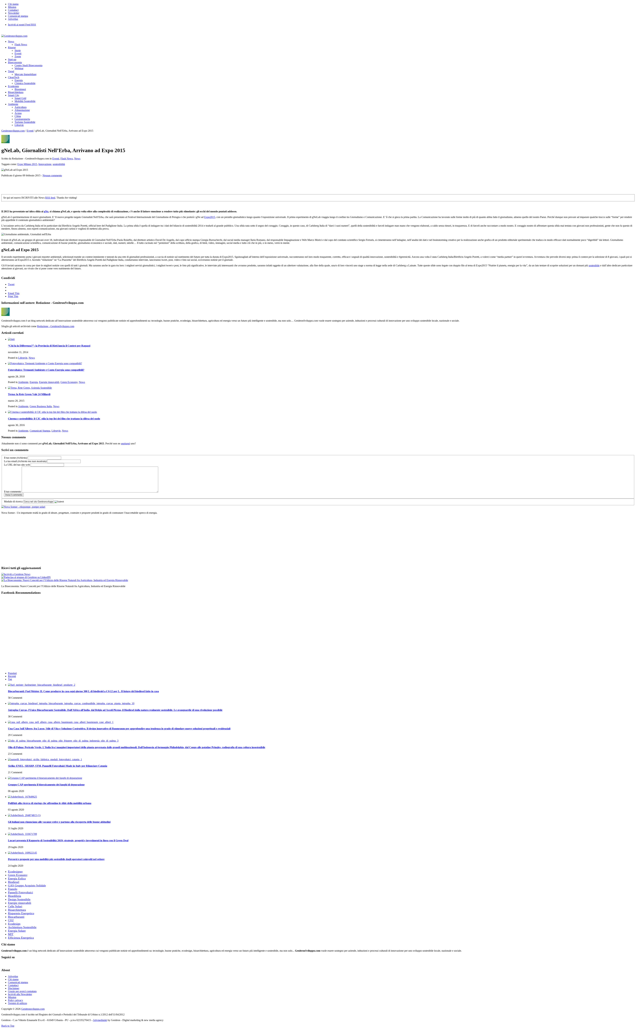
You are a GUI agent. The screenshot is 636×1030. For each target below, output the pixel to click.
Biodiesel (13, 882)
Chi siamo (13, 4)
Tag (10, 679)
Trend (11, 71)
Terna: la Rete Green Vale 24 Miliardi (29, 394)
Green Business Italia (41, 406)
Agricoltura (20, 107)
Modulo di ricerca (13, 501)
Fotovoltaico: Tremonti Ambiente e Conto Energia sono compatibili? (46, 369)
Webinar (19, 68)
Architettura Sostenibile (22, 927)
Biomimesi (20, 89)
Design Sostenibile (19, 899)
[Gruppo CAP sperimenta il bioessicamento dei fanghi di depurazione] (45, 778)
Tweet (11, 284)
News (11, 41)
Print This (13, 296)
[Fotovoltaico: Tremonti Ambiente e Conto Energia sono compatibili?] (45, 363)
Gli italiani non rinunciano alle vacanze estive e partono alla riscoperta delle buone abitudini (59, 821)
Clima (18, 116)
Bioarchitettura (15, 92)
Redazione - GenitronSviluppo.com (55, 326)
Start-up (12, 59)
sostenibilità (59, 164)
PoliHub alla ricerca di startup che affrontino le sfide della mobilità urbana (49, 803)
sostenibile (594, 265)
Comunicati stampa (18, 16)
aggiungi (125, 443)
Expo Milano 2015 (27, 164)
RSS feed (50, 197)
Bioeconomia (15, 62)
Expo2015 (209, 217)
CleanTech (13, 77)
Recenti (12, 676)
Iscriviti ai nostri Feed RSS (22, 24)
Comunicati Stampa (40, 430)
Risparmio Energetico (21, 913)
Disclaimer (13, 988)
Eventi (18, 53)
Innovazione (44, 164)
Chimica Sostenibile (25, 83)
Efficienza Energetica (21, 937)
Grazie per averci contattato (22, 991)
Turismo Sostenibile (25, 122)
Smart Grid (20, 98)
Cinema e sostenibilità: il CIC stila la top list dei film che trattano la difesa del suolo (54, 418)
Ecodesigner (15, 871)
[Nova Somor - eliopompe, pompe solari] (23, 506)
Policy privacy (15, 1000)
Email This (13, 293)
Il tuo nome (15, 457)
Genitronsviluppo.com (13, 130)
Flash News (21, 44)
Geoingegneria (22, 119)
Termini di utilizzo (17, 1003)
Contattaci (13, 10)
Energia (19, 80)
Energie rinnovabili (49, 382)
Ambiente (13, 104)
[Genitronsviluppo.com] (14, 35)
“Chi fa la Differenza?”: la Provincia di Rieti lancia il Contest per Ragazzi (49, 345)
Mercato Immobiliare (25, 74)
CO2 (11, 920)
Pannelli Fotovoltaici (20, 892)
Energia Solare (17, 930)
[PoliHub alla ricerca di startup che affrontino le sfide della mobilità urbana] (22, 796)
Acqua (18, 113)
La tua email (25, 461)
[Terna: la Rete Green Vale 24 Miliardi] (30, 387)
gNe (46, 211)
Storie (18, 50)
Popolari (12, 673)
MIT (10, 934)
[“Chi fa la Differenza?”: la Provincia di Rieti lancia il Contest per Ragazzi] (11, 339)
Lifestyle (19, 125)
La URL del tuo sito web (17, 464)
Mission (12, 7)
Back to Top (7, 1025)
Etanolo (12, 889)
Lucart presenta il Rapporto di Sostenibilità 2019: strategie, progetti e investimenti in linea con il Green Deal (68, 840)
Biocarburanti (16, 916)
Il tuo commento (12, 491)
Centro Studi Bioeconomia (28, 65)
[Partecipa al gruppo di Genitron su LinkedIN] (26, 577)
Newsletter (13, 13)
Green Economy (69, 382)
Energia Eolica (17, 878)
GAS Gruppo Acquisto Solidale (27, 885)
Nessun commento (52, 175)
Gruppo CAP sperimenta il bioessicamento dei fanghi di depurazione (46, 784)
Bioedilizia (14, 896)
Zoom (18, 56)
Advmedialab (100, 1020)
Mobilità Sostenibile (25, 101)
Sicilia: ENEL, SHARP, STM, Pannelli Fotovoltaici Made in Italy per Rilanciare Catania (57, 765)
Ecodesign (13, 86)
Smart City (13, 95)
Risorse (12, 47)
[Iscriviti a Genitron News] (15, 574)
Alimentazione (22, 110)
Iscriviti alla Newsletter (20, 994)
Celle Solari (15, 906)
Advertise (13, 19)
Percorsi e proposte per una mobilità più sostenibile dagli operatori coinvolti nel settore (56, 859)
